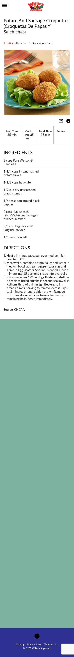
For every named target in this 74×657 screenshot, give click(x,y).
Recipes (21, 43)
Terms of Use (51, 645)
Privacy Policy (34, 645)
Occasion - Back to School (49, 43)
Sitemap (20, 645)
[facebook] (37, 637)
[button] (59, 122)
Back (9, 43)
